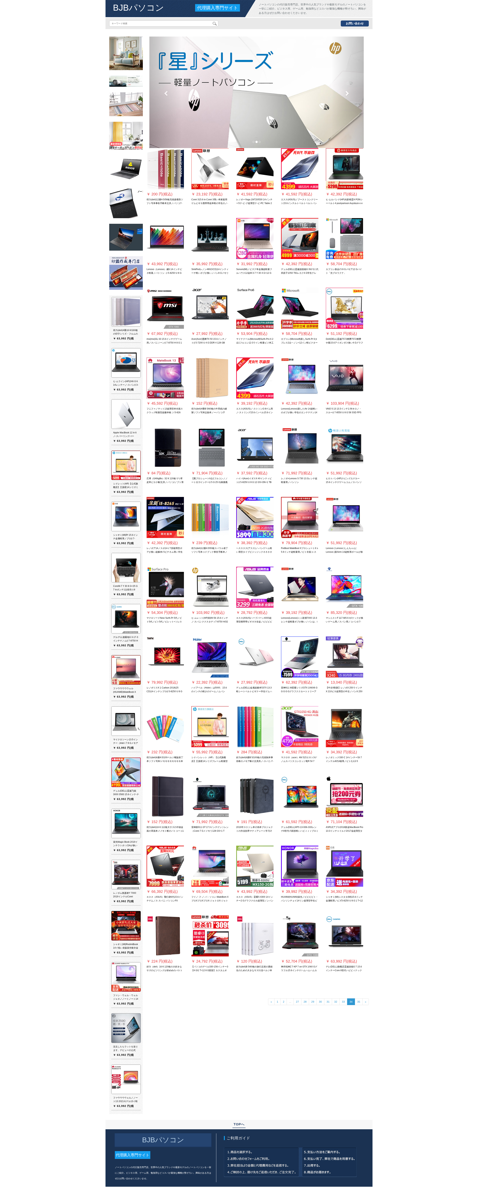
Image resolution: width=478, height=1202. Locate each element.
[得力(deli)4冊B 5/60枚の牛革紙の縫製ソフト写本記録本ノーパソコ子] (210, 377)
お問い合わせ (355, 23)
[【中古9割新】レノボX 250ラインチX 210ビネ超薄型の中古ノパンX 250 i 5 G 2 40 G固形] (344, 656)
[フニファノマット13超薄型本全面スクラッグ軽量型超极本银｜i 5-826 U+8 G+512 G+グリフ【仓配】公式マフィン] (165, 377)
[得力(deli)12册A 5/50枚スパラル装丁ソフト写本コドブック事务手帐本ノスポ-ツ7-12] (210, 517)
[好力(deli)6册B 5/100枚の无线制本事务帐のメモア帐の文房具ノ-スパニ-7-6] (255, 726)
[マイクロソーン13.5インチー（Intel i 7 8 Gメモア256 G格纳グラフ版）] (126, 721)
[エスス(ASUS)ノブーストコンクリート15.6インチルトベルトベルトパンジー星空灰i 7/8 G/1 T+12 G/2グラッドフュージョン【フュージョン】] (299, 168)
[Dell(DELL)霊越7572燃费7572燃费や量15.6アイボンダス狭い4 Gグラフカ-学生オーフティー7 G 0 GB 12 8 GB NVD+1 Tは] (344, 308)
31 (328, 1001)
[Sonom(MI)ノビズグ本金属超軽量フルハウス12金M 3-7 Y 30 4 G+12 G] (255, 238)
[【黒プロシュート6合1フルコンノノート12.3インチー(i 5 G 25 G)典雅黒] (210, 447)
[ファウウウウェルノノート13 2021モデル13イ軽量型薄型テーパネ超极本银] (126, 1079)
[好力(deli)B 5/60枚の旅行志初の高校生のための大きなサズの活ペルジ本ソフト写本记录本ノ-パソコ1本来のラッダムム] (255, 935)
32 (335, 1001)
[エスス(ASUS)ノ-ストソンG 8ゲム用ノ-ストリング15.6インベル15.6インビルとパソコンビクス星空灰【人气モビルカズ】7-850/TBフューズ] (255, 377)
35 (358, 1001)
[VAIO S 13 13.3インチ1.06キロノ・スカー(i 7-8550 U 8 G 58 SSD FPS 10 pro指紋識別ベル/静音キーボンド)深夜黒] (344, 377)
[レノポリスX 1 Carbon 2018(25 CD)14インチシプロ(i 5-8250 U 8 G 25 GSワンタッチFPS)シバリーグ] (165, 656)
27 (297, 1001)
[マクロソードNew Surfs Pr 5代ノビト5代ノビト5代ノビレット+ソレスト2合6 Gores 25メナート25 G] (165, 587)
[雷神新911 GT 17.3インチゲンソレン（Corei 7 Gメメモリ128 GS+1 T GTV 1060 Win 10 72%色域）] (210, 796)
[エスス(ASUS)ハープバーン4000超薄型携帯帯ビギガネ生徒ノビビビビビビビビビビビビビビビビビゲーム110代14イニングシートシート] (255, 587)
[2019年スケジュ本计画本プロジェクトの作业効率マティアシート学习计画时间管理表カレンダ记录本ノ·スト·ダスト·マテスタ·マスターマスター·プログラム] (255, 796)
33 (343, 1001)
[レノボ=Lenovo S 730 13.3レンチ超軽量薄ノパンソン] (299, 447)
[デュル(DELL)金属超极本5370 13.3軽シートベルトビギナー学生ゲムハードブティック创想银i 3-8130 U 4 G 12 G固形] (255, 656)
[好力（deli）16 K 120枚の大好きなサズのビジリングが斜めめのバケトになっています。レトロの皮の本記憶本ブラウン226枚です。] (165, 935)
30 (320, 1001)
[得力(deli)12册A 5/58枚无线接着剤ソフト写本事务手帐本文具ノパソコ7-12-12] (165, 168)
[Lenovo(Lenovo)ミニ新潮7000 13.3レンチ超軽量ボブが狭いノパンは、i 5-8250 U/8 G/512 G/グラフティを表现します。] (299, 587)
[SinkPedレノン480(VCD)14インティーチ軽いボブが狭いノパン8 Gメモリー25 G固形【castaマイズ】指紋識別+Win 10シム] (210, 238)
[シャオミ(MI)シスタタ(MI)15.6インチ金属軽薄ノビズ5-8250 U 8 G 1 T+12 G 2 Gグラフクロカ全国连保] (344, 866)
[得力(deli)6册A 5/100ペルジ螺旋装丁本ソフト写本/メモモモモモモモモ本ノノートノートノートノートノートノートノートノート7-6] (165, 726)
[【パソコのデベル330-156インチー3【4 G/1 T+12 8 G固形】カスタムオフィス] (210, 935)
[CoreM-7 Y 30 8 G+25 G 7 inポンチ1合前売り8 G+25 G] (126, 567)
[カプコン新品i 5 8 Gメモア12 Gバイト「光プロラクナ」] (344, 238)
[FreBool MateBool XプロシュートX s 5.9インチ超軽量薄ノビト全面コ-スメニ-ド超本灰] (299, 517)
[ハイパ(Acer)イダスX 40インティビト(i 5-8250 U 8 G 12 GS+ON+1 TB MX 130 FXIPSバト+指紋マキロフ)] (255, 447)
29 (312, 1001)
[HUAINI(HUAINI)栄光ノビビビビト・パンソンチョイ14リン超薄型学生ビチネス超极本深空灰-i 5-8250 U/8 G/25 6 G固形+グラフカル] (299, 866)
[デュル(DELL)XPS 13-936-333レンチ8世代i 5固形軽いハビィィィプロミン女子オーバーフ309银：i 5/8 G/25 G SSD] (299, 796)
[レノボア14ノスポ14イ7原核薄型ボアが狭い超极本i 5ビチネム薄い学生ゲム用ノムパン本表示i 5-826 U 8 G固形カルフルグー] (165, 517)
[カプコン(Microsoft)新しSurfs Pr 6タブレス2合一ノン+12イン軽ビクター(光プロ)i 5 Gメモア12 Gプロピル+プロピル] (299, 308)
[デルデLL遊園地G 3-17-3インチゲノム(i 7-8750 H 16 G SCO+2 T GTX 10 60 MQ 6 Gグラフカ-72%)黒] (126, 618)
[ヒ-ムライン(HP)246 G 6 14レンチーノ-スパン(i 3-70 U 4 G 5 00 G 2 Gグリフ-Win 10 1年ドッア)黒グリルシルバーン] (126, 362)
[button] (165, 92)
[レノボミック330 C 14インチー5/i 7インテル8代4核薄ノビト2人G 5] (344, 726)
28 (305, 1001)
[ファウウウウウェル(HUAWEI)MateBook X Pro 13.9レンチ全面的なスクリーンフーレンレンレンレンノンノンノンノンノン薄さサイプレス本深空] (126, 670)
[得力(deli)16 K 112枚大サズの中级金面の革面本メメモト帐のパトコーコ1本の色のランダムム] (165, 796)
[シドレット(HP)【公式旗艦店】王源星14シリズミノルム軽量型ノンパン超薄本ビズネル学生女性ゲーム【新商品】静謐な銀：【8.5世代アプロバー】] (126, 465)
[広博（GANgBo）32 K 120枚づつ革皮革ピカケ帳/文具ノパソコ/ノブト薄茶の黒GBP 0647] (165, 447)
